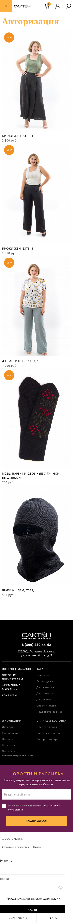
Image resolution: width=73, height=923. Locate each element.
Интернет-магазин (16, 669)
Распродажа (44, 681)
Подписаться (36, 820)
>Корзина (48, 4)
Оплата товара (46, 727)
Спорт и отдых (46, 705)
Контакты (9, 695)
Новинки (42, 675)
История (8, 727)
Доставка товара (48, 733)
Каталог (42, 669)
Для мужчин (45, 693)
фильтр (54, 918)
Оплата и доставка (51, 721)
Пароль (5, 879)
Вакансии (9, 745)
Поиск (68, 6)
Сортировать (18, 918)
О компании (11, 721)
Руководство (10, 733)
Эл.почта (6, 860)
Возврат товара (47, 739)
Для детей (43, 699)
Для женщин (45, 687)
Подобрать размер (49, 711)
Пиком (37, 847)
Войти (32, 910)
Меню (6, 6)
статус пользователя (57, 6)
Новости (8, 739)
